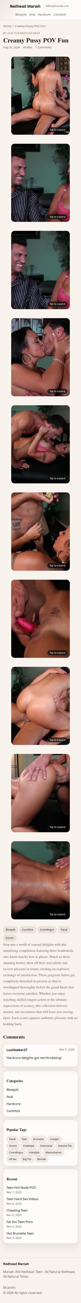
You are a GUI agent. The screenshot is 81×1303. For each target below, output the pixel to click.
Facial (64, 929)
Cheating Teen (17, 1210)
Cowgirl (54, 1139)
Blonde (41, 1159)
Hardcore (44, 14)
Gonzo (10, 938)
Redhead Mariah (25, 6)
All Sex (13, 1159)
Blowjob (21, 14)
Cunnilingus (47, 929)
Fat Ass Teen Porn (19, 1222)
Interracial (46, 1145)
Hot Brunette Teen (20, 1233)
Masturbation (53, 1152)
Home (7, 26)
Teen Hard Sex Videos (22, 1199)
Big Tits (27, 1159)
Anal (32, 14)
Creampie (28, 1145)
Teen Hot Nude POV (21, 1187)
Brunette (38, 1139)
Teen (24, 1139)
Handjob (34, 1152)
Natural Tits (65, 1145)
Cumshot (59, 14)
